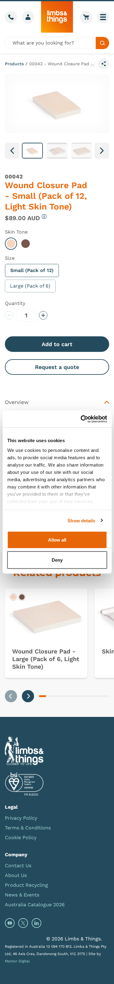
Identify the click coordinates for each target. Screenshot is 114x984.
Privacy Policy (21, 818)
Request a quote (57, 367)
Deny (57, 559)
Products (14, 63)
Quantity (15, 303)
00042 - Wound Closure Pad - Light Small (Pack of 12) (62, 63)
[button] (32, 151)
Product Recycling (26, 885)
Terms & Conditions (28, 828)
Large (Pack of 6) (30, 286)
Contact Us (18, 865)
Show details (81, 520)
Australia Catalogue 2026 (35, 904)
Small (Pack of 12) (32, 270)
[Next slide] (28, 696)
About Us (16, 875)
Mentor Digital (17, 961)
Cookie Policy (20, 837)
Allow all (57, 539)
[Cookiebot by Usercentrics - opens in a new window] (81, 419)
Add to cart (57, 344)
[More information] (44, 216)
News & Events (22, 895)
